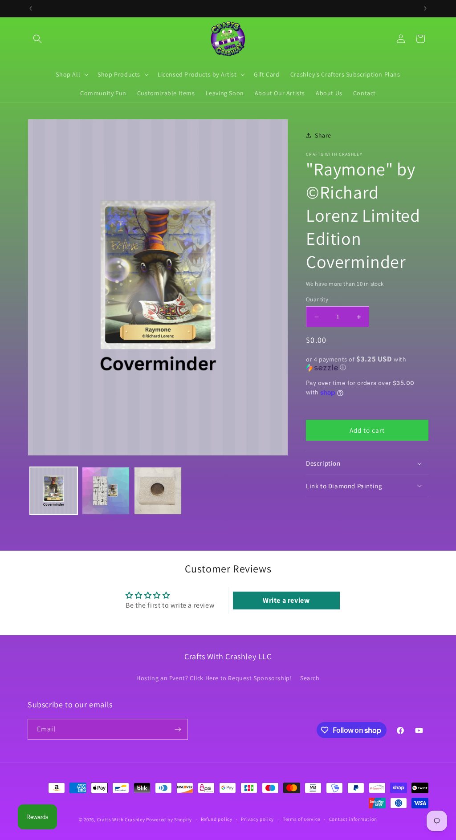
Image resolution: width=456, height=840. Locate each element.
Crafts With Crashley (121, 819)
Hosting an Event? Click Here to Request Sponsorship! (214, 678)
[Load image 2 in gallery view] (106, 491)
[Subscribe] (177, 729)
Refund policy (216, 819)
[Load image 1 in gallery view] (53, 491)
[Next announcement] (425, 8)
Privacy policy (257, 819)
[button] (37, 39)
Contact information (353, 819)
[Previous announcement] (31, 8)
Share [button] (323, 135)
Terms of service (301, 819)
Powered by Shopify (169, 819)
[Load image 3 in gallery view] (158, 491)
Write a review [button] (286, 600)
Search (310, 678)
